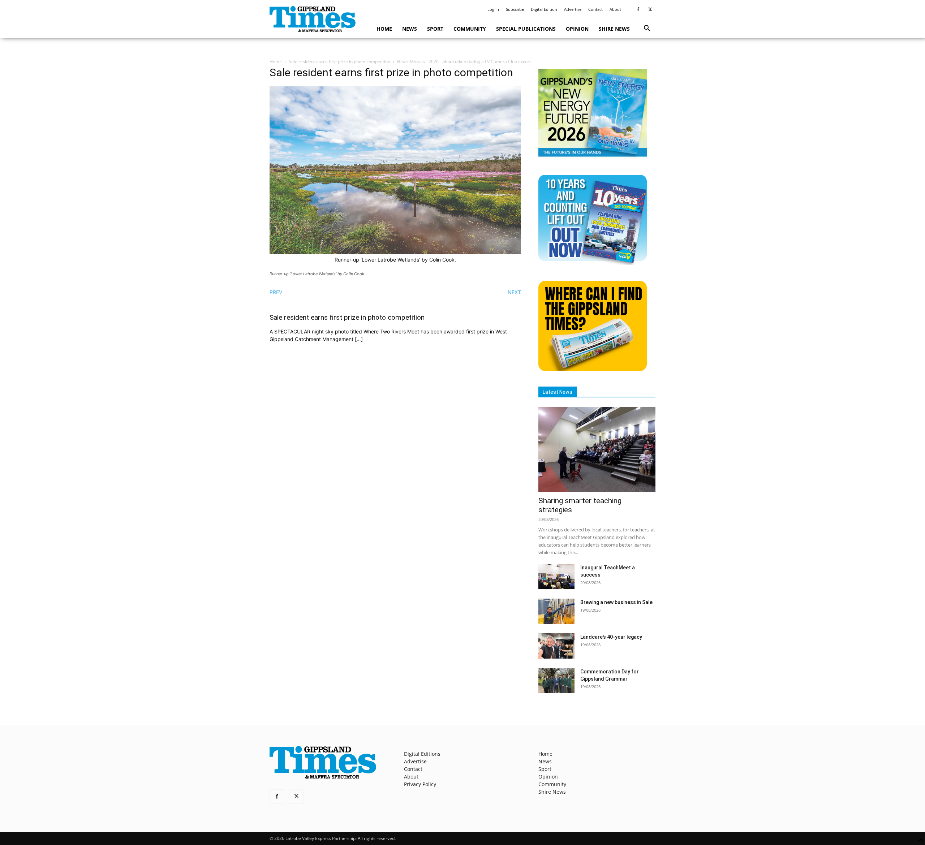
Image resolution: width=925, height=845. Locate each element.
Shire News (614, 28)
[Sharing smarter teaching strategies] (596, 449)
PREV (276, 292)
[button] (646, 29)
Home (384, 28)
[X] (650, 9)
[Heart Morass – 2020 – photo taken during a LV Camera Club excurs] (395, 252)
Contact (595, 9)
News (409, 28)
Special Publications (526, 28)
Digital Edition (544, 9)
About (615, 9)
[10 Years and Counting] (592, 263)
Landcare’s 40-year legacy (611, 637)
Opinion (577, 28)
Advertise (572, 9)
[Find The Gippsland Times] (592, 369)
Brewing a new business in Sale (616, 602)
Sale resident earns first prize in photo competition (339, 62)
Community (469, 28)
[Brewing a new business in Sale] (556, 611)
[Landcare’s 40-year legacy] (556, 646)
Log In (493, 9)
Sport (435, 28)
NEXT (514, 292)
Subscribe (515, 9)
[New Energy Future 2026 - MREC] (592, 157)
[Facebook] (638, 9)
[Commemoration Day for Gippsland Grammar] (556, 680)
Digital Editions (422, 753)
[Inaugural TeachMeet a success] (556, 576)
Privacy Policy (420, 784)
